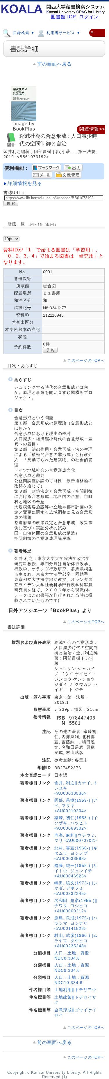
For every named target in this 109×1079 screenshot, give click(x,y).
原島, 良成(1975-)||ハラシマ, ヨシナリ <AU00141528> (76, 923)
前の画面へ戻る (54, 63)
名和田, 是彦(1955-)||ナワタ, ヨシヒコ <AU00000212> (76, 905)
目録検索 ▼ (23, 33)
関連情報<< (92, 128)
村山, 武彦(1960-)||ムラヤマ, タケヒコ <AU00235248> (76, 940)
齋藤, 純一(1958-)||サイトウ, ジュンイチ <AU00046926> (76, 870)
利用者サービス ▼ (63, 33)
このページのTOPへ (86, 360)
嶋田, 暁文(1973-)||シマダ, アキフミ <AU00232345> (76, 888)
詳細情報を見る (25, 183)
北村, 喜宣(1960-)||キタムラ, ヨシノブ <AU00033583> (76, 853)
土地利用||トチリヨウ (75, 989)
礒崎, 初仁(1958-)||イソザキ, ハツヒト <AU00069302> (76, 823)
